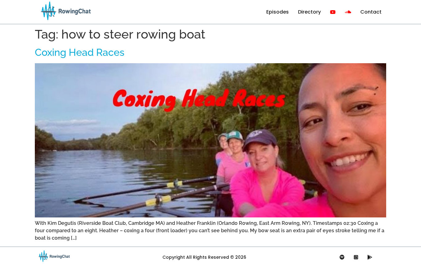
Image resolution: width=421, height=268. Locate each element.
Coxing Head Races (80, 52)
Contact (371, 11)
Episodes (277, 11)
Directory (309, 11)
